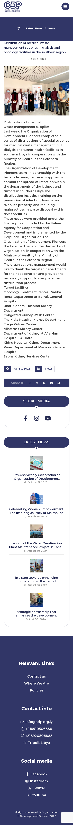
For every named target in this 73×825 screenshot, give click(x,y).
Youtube (39, 795)
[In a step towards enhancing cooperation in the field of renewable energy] (36, 565)
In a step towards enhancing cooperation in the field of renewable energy (36, 581)
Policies (36, 690)
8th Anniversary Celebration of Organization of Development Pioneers (36, 478)
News (48, 368)
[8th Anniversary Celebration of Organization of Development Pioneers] (36, 463)
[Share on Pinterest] (44, 383)
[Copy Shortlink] (58, 383)
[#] (25, 418)
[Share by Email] (51, 383)
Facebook (38, 774)
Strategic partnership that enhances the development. (37, 614)
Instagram (39, 781)
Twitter (39, 788)
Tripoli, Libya (39, 743)
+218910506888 (39, 729)
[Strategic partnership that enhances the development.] (36, 600)
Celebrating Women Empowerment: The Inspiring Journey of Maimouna (36, 511)
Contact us (36, 676)
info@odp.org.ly (39, 722)
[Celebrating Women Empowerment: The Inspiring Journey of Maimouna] (36, 497)
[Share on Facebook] (30, 383)
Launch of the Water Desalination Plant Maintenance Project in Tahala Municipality (36, 547)
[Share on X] (37, 383)
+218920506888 (38, 736)
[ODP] (13, 6)
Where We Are (36, 683)
